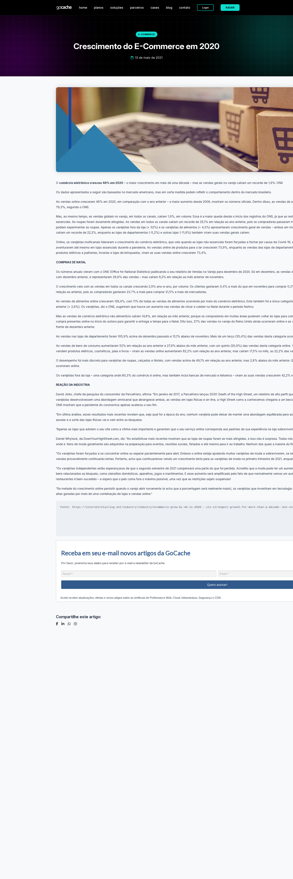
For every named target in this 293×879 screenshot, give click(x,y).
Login (205, 7)
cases (155, 7)
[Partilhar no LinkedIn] (62, 624)
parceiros (137, 7)
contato (184, 7)
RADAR (230, 7)
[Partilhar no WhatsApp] (69, 624)
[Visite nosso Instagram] (75, 624)
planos (98, 7)
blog (169, 7)
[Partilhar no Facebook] (57, 624)
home (83, 7)
